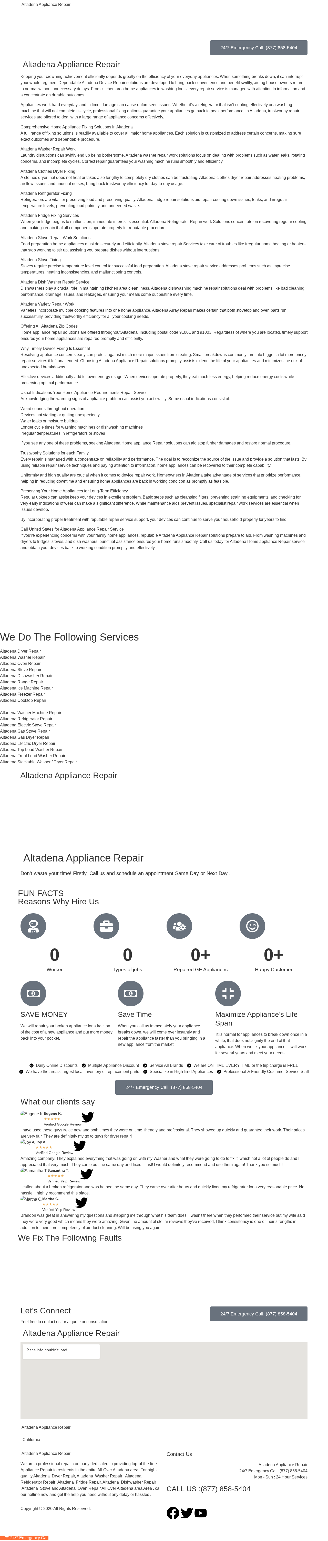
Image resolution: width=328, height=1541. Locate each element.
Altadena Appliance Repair (45, 4)
